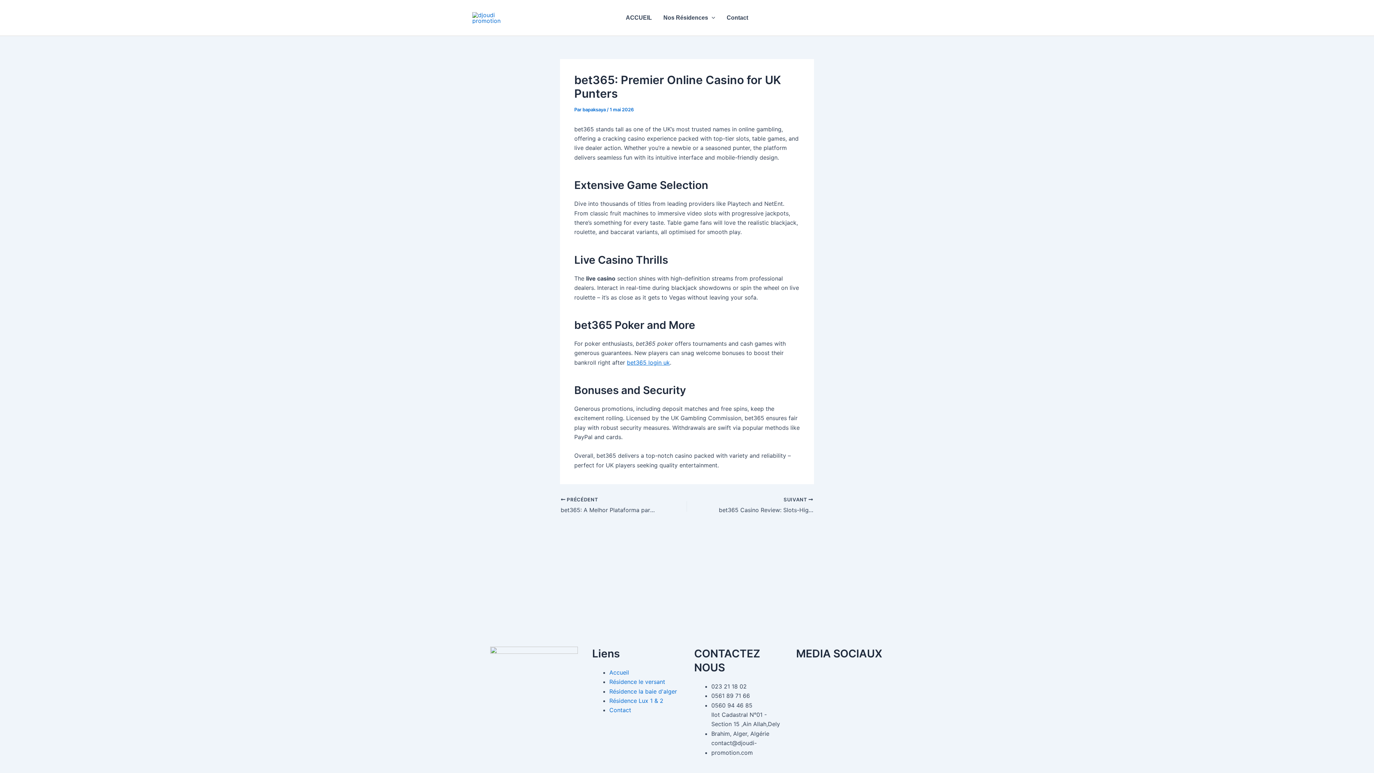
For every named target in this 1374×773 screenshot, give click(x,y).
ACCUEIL (639, 18)
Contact (737, 18)
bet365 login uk (648, 362)
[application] (711, 17)
